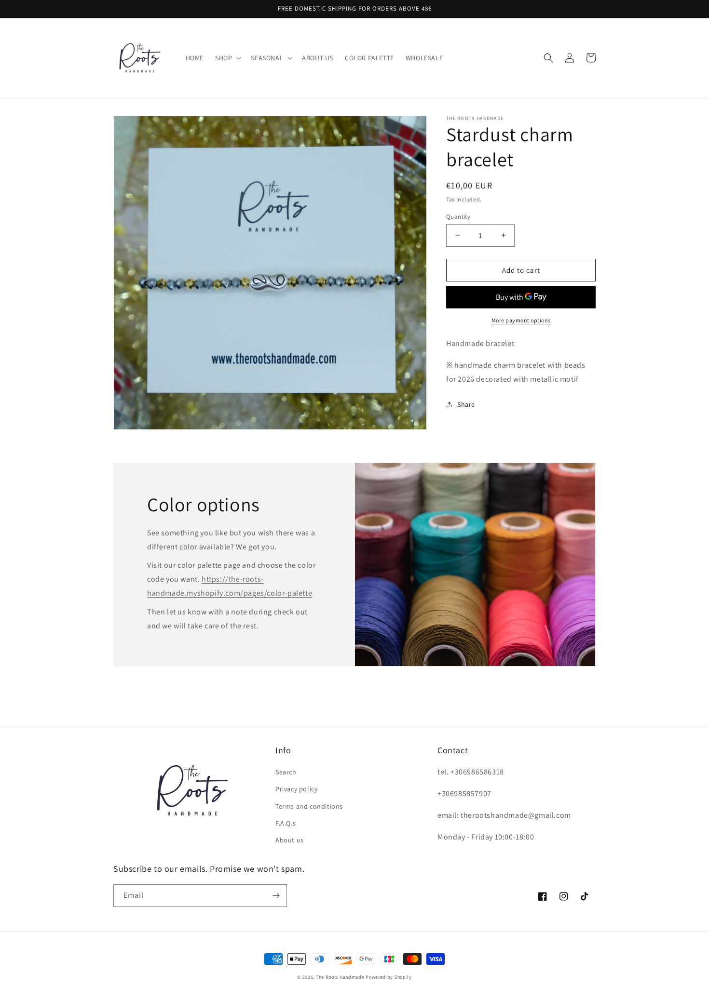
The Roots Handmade (340, 977)
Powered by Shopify (389, 977)
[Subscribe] (275, 895)
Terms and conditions (309, 806)
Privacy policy (296, 789)
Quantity (458, 216)
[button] (227, 58)
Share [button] (466, 404)
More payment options (521, 320)
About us (289, 840)
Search (286, 772)
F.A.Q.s (285, 823)
